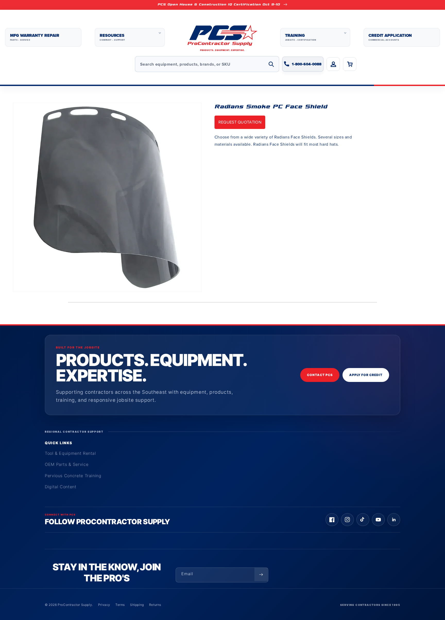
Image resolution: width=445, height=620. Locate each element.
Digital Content (60, 486)
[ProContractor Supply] (222, 37)
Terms (120, 605)
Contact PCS (320, 375)
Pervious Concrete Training (73, 475)
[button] (130, 37)
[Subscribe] (261, 574)
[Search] (271, 64)
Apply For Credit (365, 375)
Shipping (137, 605)
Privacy (104, 605)
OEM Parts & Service (66, 464)
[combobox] (207, 64)
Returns (155, 605)
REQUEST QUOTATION (239, 122)
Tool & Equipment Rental (70, 453)
